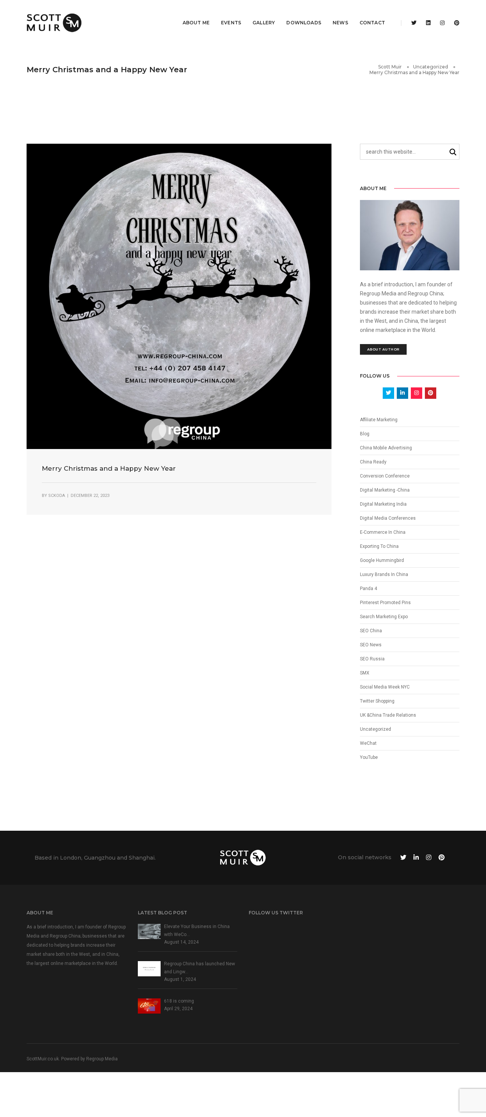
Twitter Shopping (377, 701)
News (340, 22)
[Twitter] (414, 23)
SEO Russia (372, 659)
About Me (196, 22)
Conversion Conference (385, 476)
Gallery (263, 22)
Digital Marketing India (383, 504)
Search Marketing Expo (384, 616)
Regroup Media (102, 1058)
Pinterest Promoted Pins (385, 602)
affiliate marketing (379, 419)
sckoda (56, 495)
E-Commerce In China (383, 532)
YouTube (369, 757)
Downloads (303, 22)
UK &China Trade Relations (388, 715)
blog (364, 433)
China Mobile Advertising (386, 448)
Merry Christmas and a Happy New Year (109, 468)
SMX (364, 673)
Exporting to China (379, 546)
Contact (372, 22)
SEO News (371, 644)
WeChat (368, 743)
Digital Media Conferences (388, 518)
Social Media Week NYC (385, 687)
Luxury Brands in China (384, 574)
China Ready (373, 462)
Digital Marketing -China (385, 490)
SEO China (371, 630)
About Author (383, 349)
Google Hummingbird (382, 560)
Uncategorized (375, 729)
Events (231, 22)
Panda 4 (368, 588)
